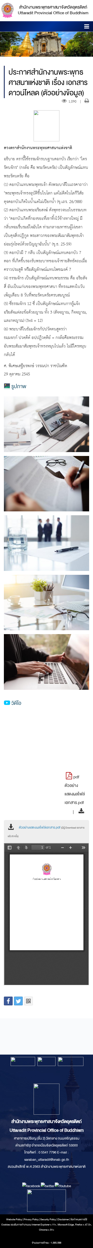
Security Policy (48, 1219)
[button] (86, 27)
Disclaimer (63, 1219)
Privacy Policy (31, 1219)
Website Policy (14, 1219)
